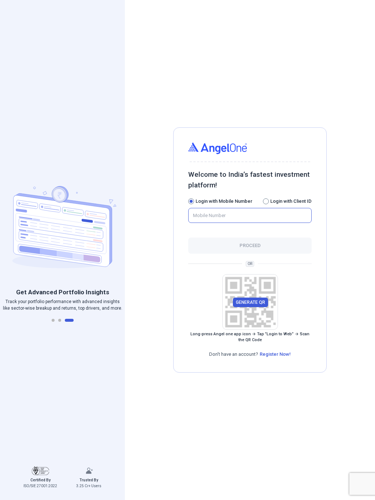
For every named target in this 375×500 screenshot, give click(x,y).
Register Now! (275, 354)
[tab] (53, 320)
